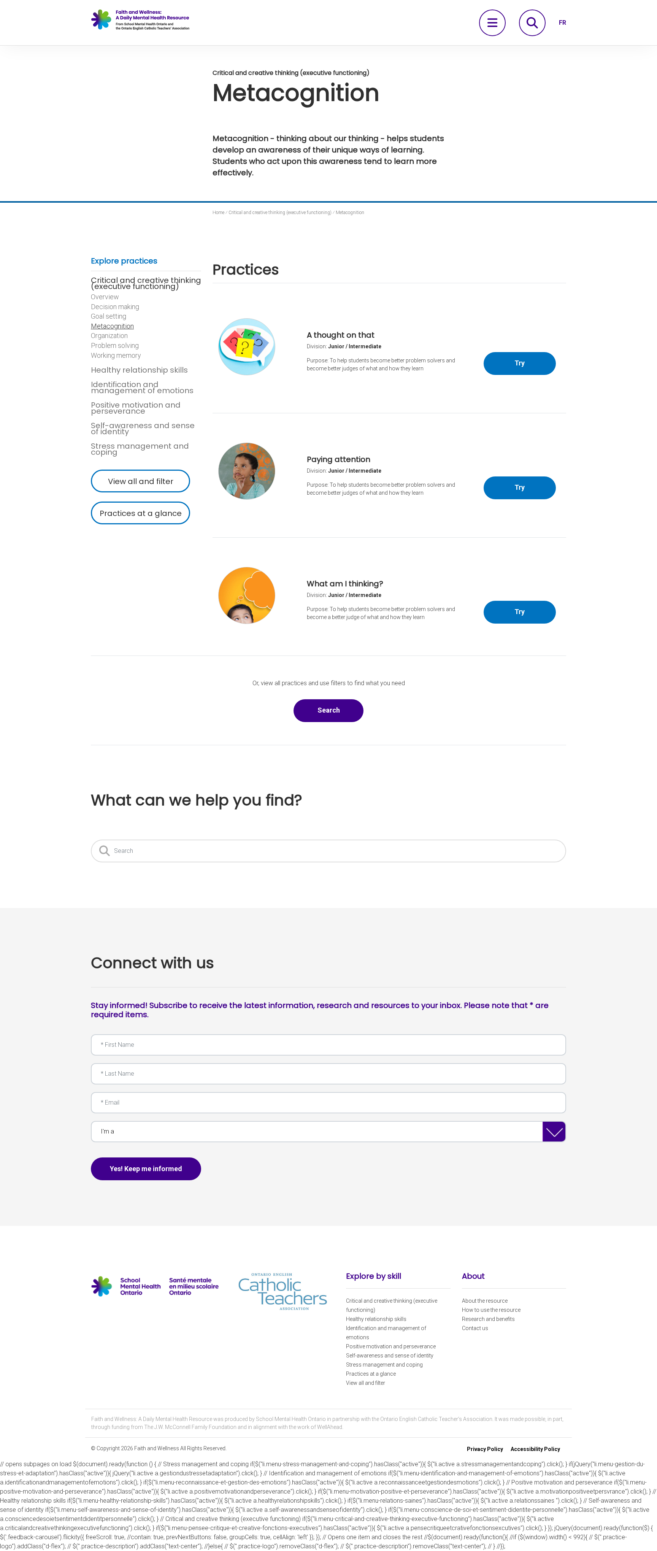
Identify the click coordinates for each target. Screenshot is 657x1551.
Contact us (475, 1328)
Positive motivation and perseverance (136, 408)
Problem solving (115, 346)
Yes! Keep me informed (146, 1169)
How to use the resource (491, 1310)
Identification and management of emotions (142, 387)
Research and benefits (488, 1319)
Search (340, 710)
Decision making (115, 307)
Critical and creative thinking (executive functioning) (146, 283)
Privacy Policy (485, 1449)
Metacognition (112, 326)
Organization (109, 336)
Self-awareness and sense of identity (143, 428)
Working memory (116, 355)
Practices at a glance (141, 513)
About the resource (485, 1301)
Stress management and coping (140, 449)
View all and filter (140, 481)
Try (535, 363)
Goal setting (108, 316)
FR (562, 22)
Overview (105, 297)
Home (218, 212)
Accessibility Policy (535, 1449)
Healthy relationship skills (139, 370)
